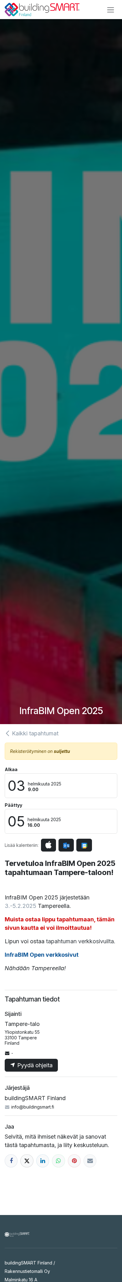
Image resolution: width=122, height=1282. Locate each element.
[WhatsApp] (58, 1160)
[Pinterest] (74, 1160)
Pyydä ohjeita (34, 1065)
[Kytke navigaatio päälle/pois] (110, 10)
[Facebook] (11, 1160)
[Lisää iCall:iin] (48, 845)
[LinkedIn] (42, 1160)
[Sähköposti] (90, 1160)
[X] (26, 1160)
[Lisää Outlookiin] (66, 845)
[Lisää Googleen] (84, 845)
